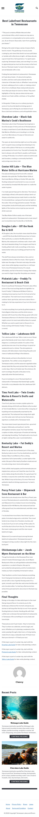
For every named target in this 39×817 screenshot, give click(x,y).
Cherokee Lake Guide (19, 768)
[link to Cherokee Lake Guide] (19, 753)
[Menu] (3, 8)
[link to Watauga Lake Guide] (19, 707)
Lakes (31, 804)
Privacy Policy (16, 804)
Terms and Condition (19, 808)
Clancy (19, 682)
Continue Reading (19, 736)
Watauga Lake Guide (20, 723)
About (8, 808)
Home (8, 804)
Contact (30, 808)
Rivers (25, 804)
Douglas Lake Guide (8, 645)
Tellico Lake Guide (8, 659)
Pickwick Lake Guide (9, 652)
